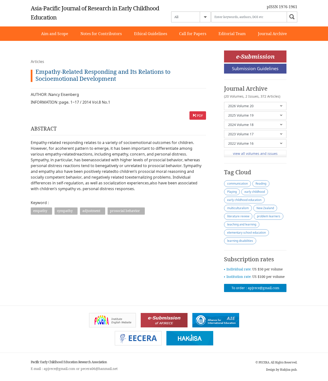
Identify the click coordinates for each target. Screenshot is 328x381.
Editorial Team (232, 33)
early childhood (254, 192)
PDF (200, 115)
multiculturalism (238, 208)
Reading (260, 183)
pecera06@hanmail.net (99, 368)
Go (292, 17)
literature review (238, 216)
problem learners (268, 216)
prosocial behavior (125, 210)
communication (237, 183)
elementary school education (246, 233)
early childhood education (244, 200)
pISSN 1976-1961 (282, 6)
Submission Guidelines (255, 68)
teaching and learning (241, 224)
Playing (232, 192)
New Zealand (265, 208)
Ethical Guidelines (150, 33)
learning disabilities (240, 241)
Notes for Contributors (101, 33)
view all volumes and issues (255, 153)
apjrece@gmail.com (263, 288)
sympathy (65, 210)
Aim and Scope (54, 33)
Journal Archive (272, 33)
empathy (40, 210)
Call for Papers (192, 33)
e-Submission (255, 56)
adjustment (91, 210)
